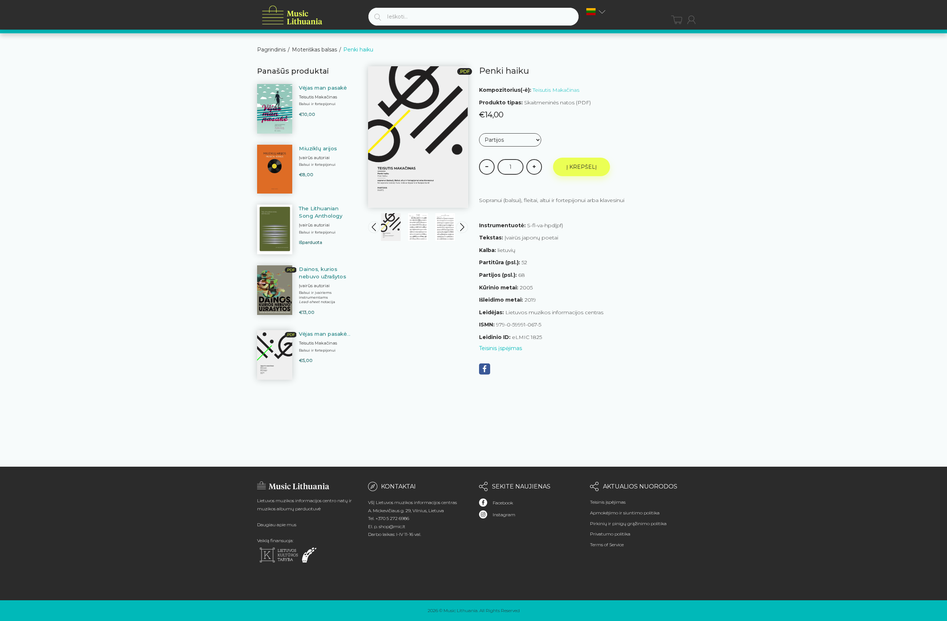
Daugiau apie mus (276, 524)
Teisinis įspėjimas (500, 348)
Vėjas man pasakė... (325, 334)
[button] (595, 12)
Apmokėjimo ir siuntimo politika (625, 513)
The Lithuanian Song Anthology (320, 212)
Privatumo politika (610, 534)
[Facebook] (484, 369)
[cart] (676, 20)
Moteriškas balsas (314, 49)
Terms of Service (607, 544)
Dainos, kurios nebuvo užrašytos (322, 272)
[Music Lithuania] (292, 15)
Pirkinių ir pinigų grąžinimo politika (628, 523)
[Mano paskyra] (691, 20)
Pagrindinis (271, 49)
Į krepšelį (581, 167)
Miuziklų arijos (318, 148)
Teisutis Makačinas (556, 90)
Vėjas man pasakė (323, 88)
